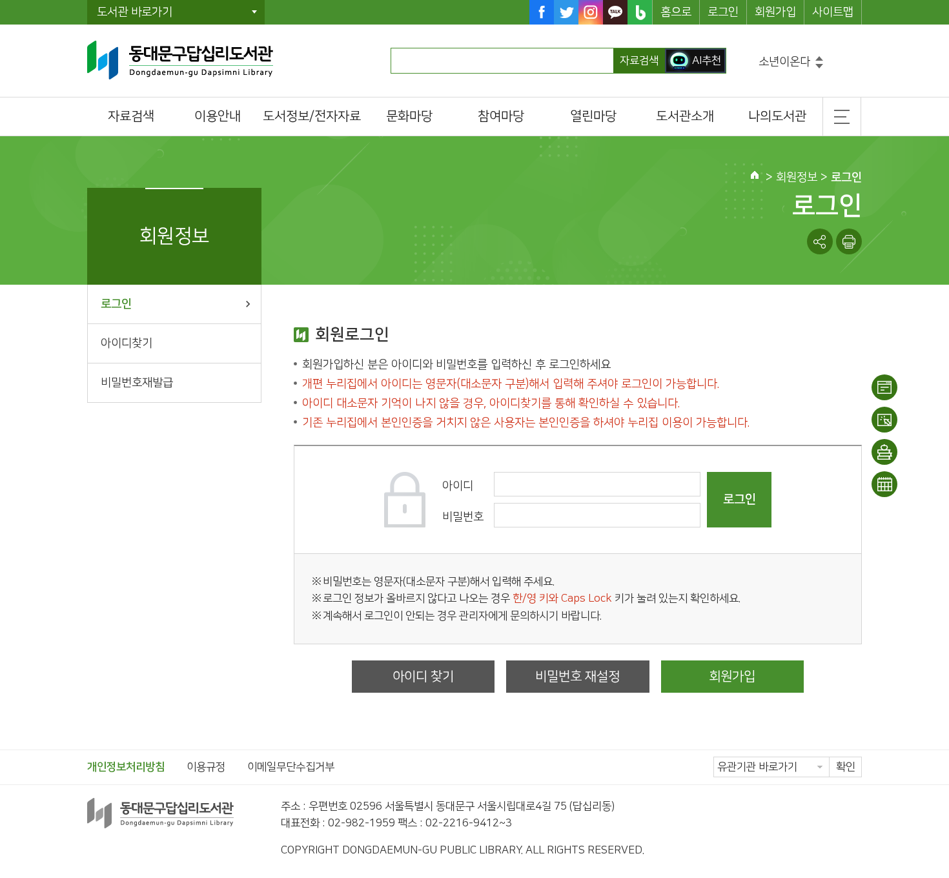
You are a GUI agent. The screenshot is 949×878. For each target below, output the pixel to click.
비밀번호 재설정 (577, 676)
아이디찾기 (126, 343)
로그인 (723, 12)
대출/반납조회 (884, 420)
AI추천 (706, 60)
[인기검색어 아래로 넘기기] (819, 66)
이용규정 (206, 767)
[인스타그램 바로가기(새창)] (590, 12)
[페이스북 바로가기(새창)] (541, 12)
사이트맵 (832, 12)
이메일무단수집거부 (290, 767)
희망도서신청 (884, 452)
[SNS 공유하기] (820, 241)
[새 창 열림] (849, 241)
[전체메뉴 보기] (841, 116)
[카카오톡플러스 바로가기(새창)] (615, 12)
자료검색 (639, 60)
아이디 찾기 (423, 676)
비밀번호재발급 (137, 382)
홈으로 (675, 12)
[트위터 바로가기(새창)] (566, 12)
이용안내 (884, 387)
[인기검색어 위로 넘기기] (819, 58)
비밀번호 (463, 517)
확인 (845, 767)
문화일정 (884, 484)
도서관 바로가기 (134, 12)
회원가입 (775, 12)
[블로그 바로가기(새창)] (640, 12)
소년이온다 (784, 62)
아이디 (457, 486)
